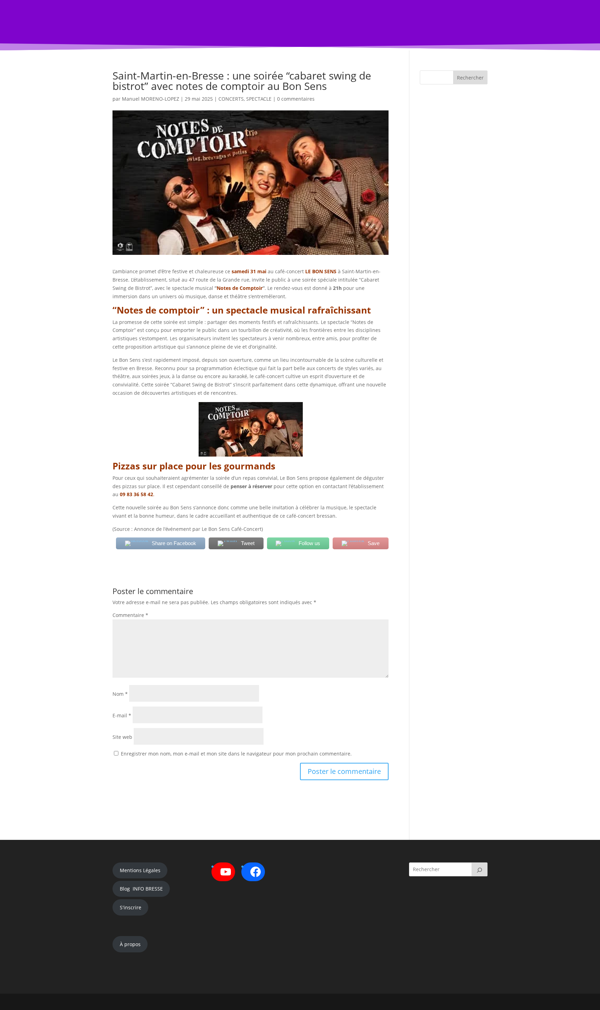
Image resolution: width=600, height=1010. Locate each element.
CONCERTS (231, 98)
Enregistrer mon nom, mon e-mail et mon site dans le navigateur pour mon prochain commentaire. (236, 753)
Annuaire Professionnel (287, 25)
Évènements (232, 25)
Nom (120, 694)
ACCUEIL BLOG (165, 25)
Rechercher (470, 77)
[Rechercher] (480, 869)
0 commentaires (296, 98)
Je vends (330, 25)
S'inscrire (130, 907)
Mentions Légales (140, 870)
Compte (364, 25)
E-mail (121, 715)
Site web (122, 737)
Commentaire (130, 615)
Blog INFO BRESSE (141, 888)
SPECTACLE (259, 98)
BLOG (196, 25)
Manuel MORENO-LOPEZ (150, 98)
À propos (130, 944)
